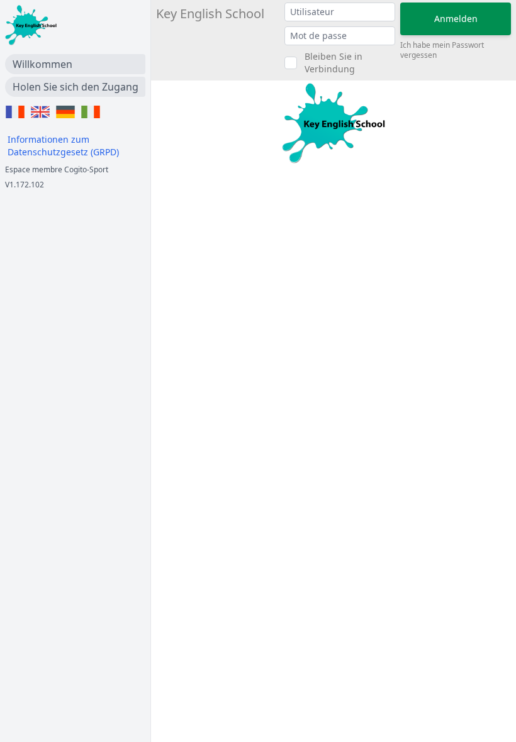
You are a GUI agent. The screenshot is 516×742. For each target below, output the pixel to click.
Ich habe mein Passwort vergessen (442, 50)
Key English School (210, 13)
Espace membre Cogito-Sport (56, 169)
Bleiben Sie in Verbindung (333, 62)
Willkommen (42, 64)
